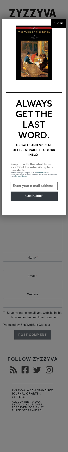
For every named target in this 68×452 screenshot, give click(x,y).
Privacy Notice (21, 176)
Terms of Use (41, 173)
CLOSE (58, 23)
